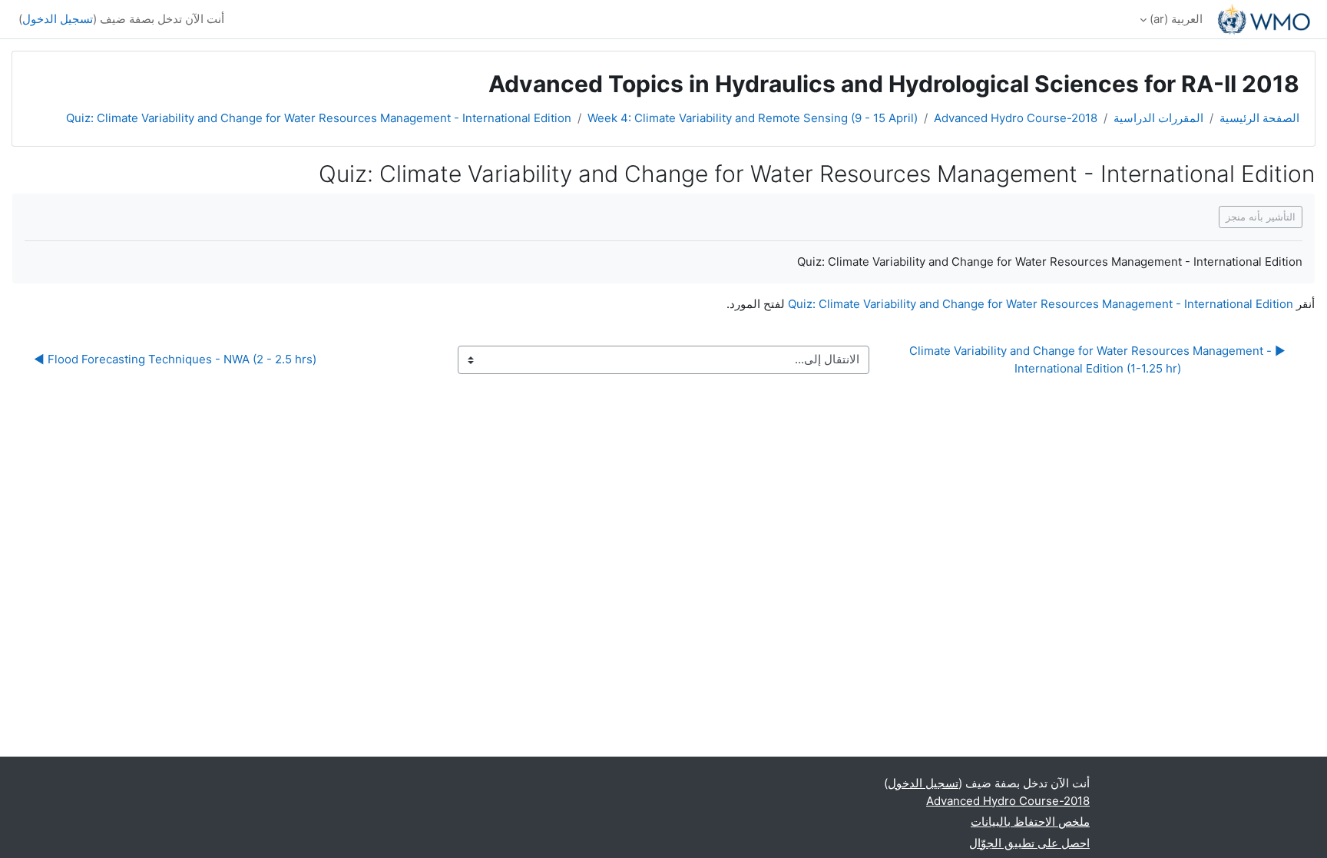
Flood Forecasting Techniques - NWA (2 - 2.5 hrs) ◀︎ (175, 359)
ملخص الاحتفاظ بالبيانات (1030, 821)
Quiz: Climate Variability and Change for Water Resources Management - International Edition (318, 118)
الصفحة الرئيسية (1259, 118)
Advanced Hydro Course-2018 (1015, 118)
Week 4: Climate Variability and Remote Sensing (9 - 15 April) (752, 118)
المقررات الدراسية (1158, 118)
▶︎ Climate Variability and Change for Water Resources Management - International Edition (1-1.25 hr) (1096, 359)
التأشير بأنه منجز (1261, 216)
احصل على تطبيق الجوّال (1029, 843)
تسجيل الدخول (57, 19)
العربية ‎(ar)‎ (1176, 19)
